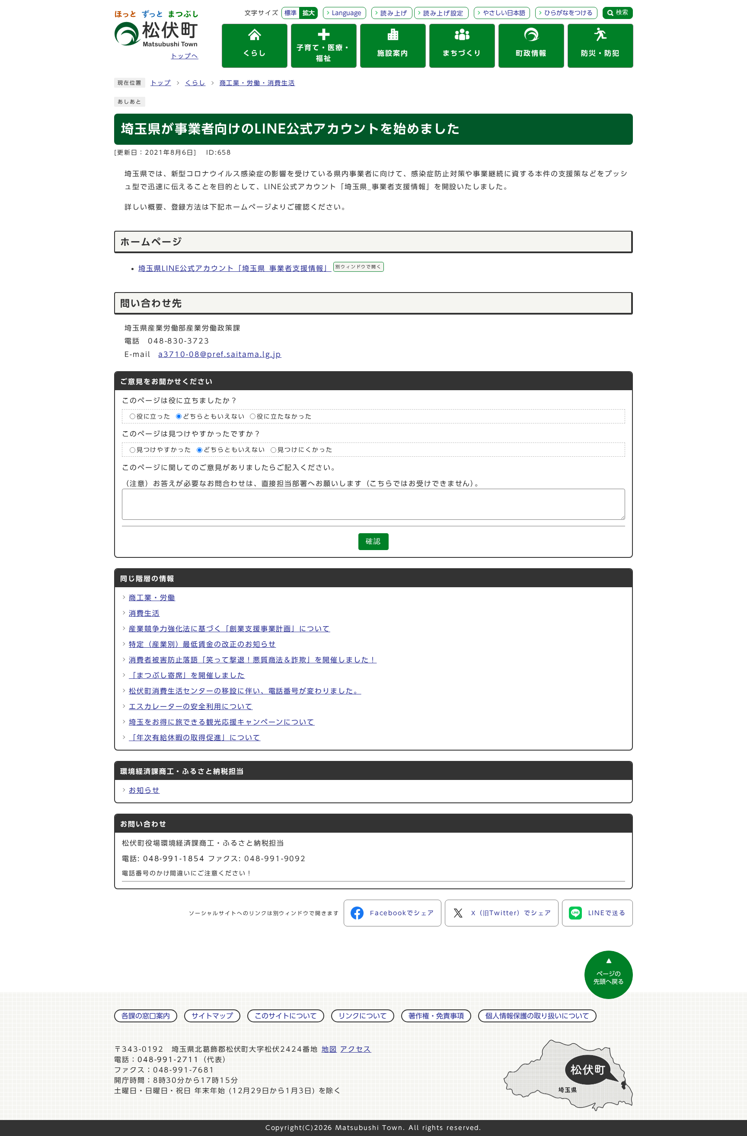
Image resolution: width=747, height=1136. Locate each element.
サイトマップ (212, 1015)
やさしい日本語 (504, 13)
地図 (329, 1049)
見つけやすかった (164, 450)
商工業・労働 (152, 597)
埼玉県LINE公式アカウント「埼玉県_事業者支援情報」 (260, 268)
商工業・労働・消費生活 (257, 83)
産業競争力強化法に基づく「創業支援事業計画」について (229, 628)
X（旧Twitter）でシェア (511, 913)
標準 (290, 13)
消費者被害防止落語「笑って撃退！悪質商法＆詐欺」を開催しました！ (253, 659)
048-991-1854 (174, 858)
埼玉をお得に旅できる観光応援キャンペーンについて (222, 722)
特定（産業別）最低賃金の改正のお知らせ (202, 644)
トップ (160, 83)
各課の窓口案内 (145, 1015)
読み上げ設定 (443, 13)
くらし (195, 83)
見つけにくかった (305, 450)
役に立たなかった (284, 417)
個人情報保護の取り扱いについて (537, 1015)
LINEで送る (607, 913)
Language (346, 13)
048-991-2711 (168, 1059)
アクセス (355, 1049)
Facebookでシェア (402, 913)
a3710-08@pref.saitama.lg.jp (219, 354)
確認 (373, 541)
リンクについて (362, 1015)
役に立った (154, 417)
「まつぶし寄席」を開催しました (187, 675)
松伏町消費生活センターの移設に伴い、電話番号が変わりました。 (245, 690)
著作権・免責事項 (436, 1015)
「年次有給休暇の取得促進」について (195, 737)
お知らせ (144, 790)
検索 (622, 12)
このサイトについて (286, 1015)
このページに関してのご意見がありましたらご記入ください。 (230, 468)
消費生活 (144, 613)
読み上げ (394, 13)
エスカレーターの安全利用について (191, 706)
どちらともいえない (214, 417)
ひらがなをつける (568, 13)
